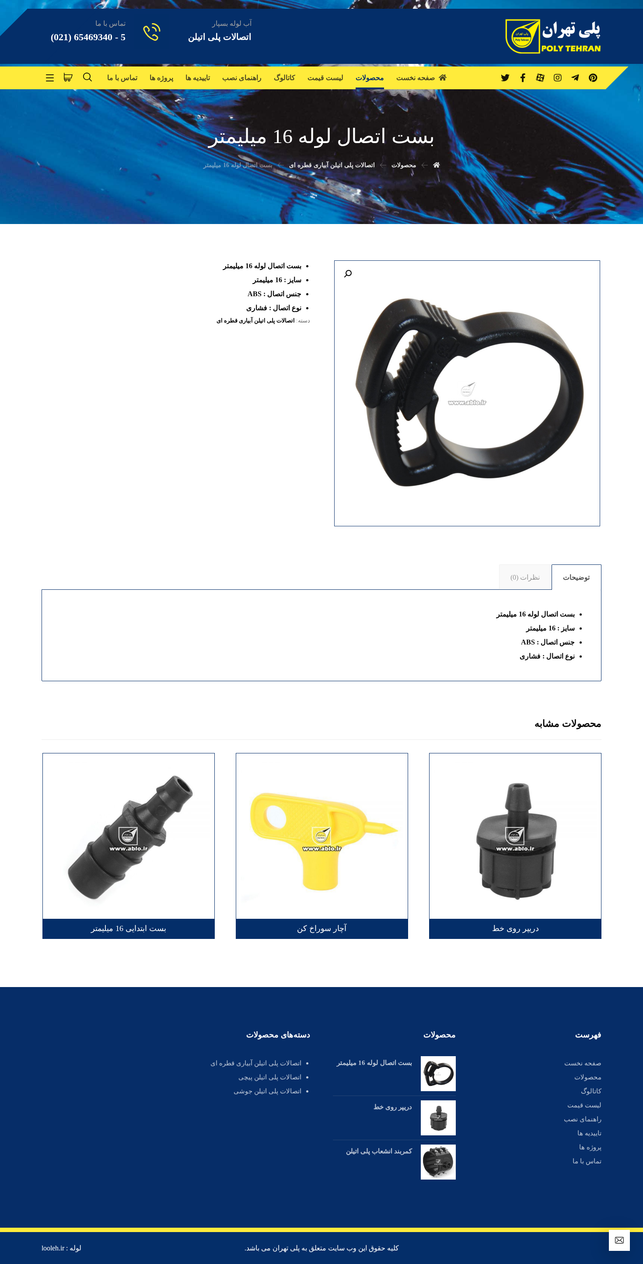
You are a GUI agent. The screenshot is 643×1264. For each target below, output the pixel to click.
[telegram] (575, 78)
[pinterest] (592, 78)
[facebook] (522, 78)
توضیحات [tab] (576, 577)
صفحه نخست (582, 1063)
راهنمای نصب (582, 1119)
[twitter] (505, 78)
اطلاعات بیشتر (563, 780)
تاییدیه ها (589, 1133)
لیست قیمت (584, 1105)
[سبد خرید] (68, 76)
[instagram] (557, 78)
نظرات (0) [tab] (525, 577)
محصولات (587, 1077)
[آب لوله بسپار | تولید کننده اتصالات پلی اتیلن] (553, 36)
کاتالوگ (591, 1091)
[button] (348, 274)
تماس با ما (587, 1161)
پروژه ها (590, 1147)
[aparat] (540, 78)
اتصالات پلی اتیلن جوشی (267, 1091)
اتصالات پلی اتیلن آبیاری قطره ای (256, 320)
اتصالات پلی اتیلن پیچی (269, 1077)
